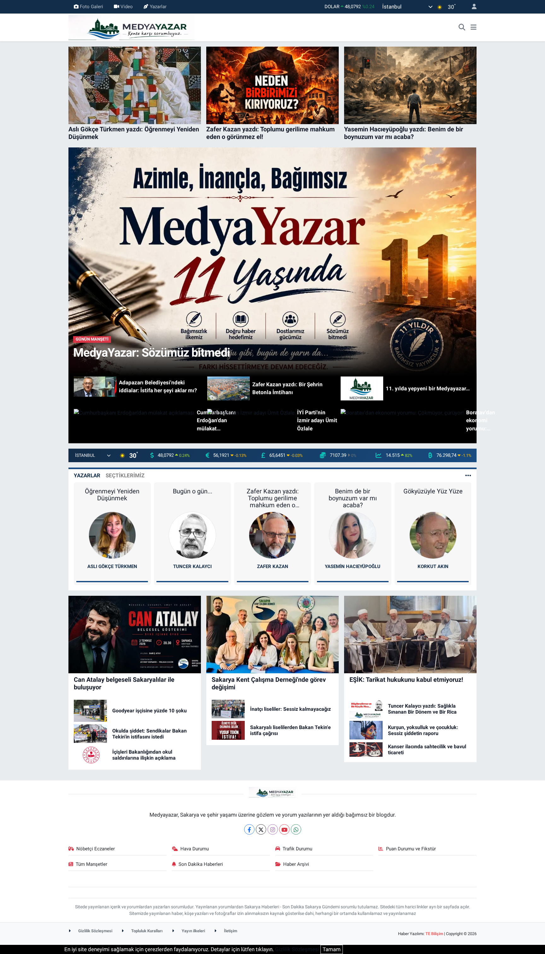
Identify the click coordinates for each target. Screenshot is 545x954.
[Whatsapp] (296, 829)
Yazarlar (158, 6)
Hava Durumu (194, 849)
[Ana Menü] (474, 27)
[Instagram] (272, 829)
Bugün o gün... (192, 491)
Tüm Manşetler (91, 864)
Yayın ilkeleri (193, 930)
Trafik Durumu (297, 849)
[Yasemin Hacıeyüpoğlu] (352, 535)
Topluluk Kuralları (146, 930)
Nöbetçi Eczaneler (95, 849)
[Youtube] (284, 829)
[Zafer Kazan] (272, 535)
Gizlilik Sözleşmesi (94, 930)
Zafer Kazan (272, 566)
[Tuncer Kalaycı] (192, 535)
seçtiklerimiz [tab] (125, 475)
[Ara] (462, 27)
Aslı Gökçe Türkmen (112, 566)
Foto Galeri (91, 6)
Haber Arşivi (296, 864)
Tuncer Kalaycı (192, 566)
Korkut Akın (433, 566)
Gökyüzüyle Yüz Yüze (433, 491)
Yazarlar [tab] (87, 475)
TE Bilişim (434, 933)
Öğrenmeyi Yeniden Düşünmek (112, 495)
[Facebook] (249, 829)
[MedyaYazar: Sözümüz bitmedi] (272, 261)
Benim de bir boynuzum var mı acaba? (353, 498)
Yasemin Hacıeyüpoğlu (352, 566)
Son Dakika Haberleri (201, 864)
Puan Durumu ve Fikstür (411, 849)
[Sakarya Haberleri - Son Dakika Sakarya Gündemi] (131, 26)
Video (126, 6)
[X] (261, 829)
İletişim (230, 930)
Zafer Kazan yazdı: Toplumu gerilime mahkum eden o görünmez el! (273, 498)
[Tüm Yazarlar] (468, 475)
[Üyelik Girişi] (471, 7)
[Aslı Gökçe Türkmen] (112, 535)
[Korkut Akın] (433, 535)
